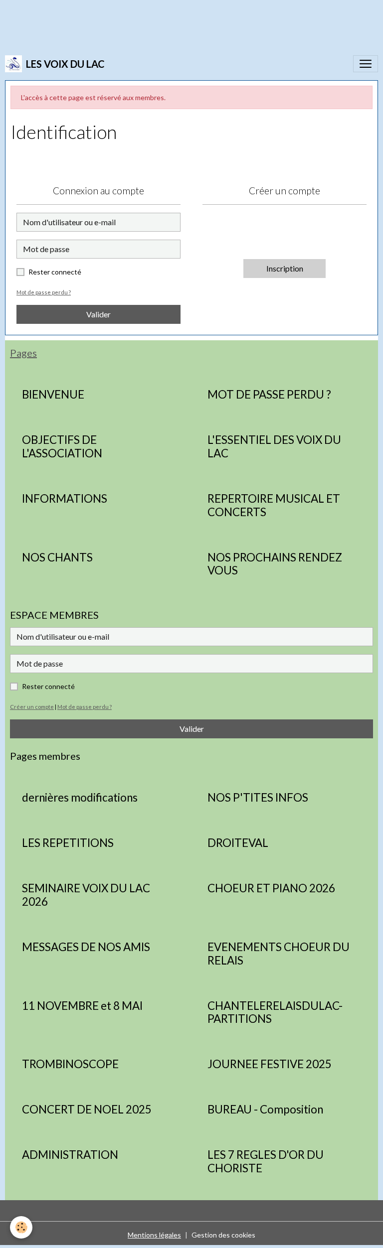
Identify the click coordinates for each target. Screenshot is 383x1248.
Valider (98, 314)
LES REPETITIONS (68, 842)
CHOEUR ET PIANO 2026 (271, 888)
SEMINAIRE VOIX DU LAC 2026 (86, 895)
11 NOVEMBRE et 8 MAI (82, 1005)
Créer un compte (32, 706)
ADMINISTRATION (70, 1154)
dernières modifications (80, 797)
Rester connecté (54, 272)
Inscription (284, 268)
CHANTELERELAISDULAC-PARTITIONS (275, 1012)
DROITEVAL (237, 842)
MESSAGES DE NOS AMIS (86, 947)
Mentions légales (154, 1235)
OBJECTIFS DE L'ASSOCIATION (62, 446)
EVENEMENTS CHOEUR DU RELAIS (278, 954)
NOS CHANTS (57, 557)
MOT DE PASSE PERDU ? (269, 394)
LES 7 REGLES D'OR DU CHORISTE (265, 1161)
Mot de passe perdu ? (43, 292)
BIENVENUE (53, 394)
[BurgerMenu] (365, 63)
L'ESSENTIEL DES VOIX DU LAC (274, 446)
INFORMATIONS (64, 498)
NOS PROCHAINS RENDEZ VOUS (274, 564)
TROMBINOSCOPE (70, 1064)
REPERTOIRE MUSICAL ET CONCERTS (273, 505)
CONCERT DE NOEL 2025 (87, 1109)
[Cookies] (21, 1227)
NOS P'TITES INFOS (257, 797)
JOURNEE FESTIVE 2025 (269, 1064)
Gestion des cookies (223, 1235)
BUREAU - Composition (265, 1109)
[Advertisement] (181, 22)
